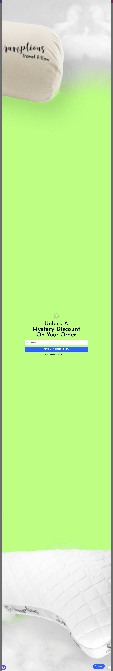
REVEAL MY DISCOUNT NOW (56, 349)
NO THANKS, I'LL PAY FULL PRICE (56, 354)
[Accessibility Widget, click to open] (3, 667)
